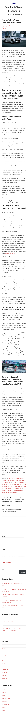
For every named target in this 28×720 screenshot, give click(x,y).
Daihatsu (4, 692)
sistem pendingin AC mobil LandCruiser (12, 488)
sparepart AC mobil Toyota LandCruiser (12, 490)
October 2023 (5, 663)
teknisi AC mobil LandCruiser (9, 492)
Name (4, 536)
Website (4, 549)
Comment (5, 515)
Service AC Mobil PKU (11, 253)
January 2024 (5, 655)
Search (3, 569)
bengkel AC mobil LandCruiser (16, 478)
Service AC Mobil (6, 704)
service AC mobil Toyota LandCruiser (11, 484)
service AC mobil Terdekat (19, 482)
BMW (3, 689)
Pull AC (5, 27)
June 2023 (4, 675)
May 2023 (4, 678)
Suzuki (3, 707)
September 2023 (6, 666)
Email (4, 543)
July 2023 (4, 672)
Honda (3, 695)
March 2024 (5, 649)
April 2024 (4, 646)
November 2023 (6, 660)
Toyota (4, 29)
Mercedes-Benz (6, 698)
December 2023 (6, 657)
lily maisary (6, 628)
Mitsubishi (4, 701)
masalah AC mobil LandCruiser (10, 480)
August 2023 (5, 669)
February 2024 (5, 652)
